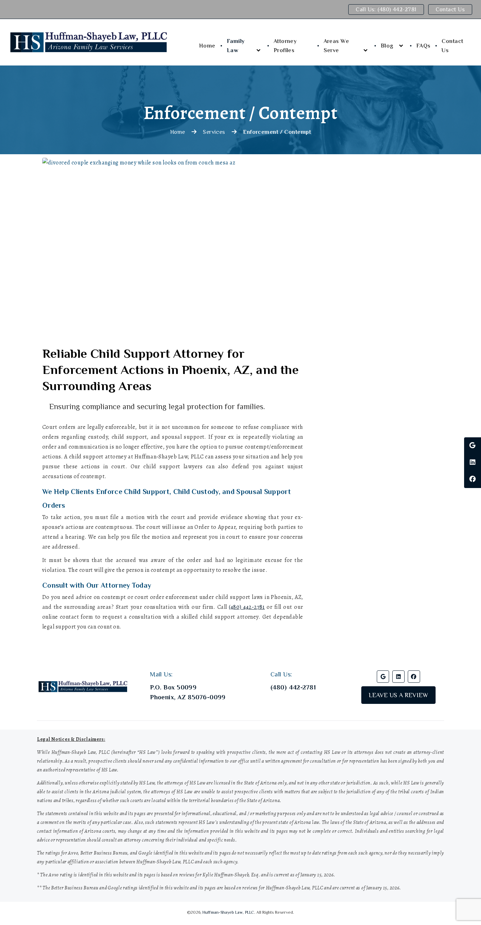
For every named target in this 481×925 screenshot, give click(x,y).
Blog (387, 46)
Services (214, 132)
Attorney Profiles (285, 46)
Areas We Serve (336, 46)
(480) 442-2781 (246, 607)
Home (207, 46)
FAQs (423, 46)
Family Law (236, 46)
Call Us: (386, 9)
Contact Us (450, 9)
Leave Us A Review (398, 695)
